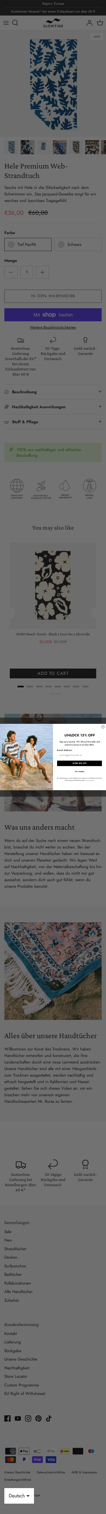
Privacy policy (89, 780)
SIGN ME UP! (80, 763)
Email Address (64, 750)
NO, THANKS (79, 771)
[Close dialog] (103, 727)
